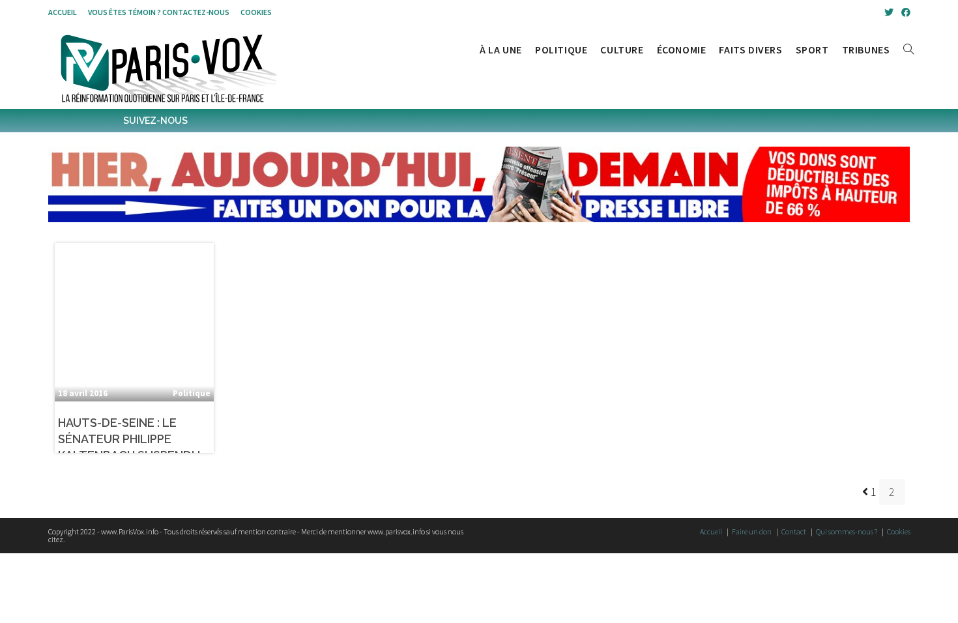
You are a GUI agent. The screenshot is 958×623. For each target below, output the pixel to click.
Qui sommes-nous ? (846, 531)
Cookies (256, 12)
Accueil (62, 12)
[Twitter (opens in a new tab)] (888, 12)
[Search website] (908, 49)
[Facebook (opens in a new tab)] (903, 12)
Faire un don (752, 531)
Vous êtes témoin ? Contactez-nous (158, 12)
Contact (793, 531)
